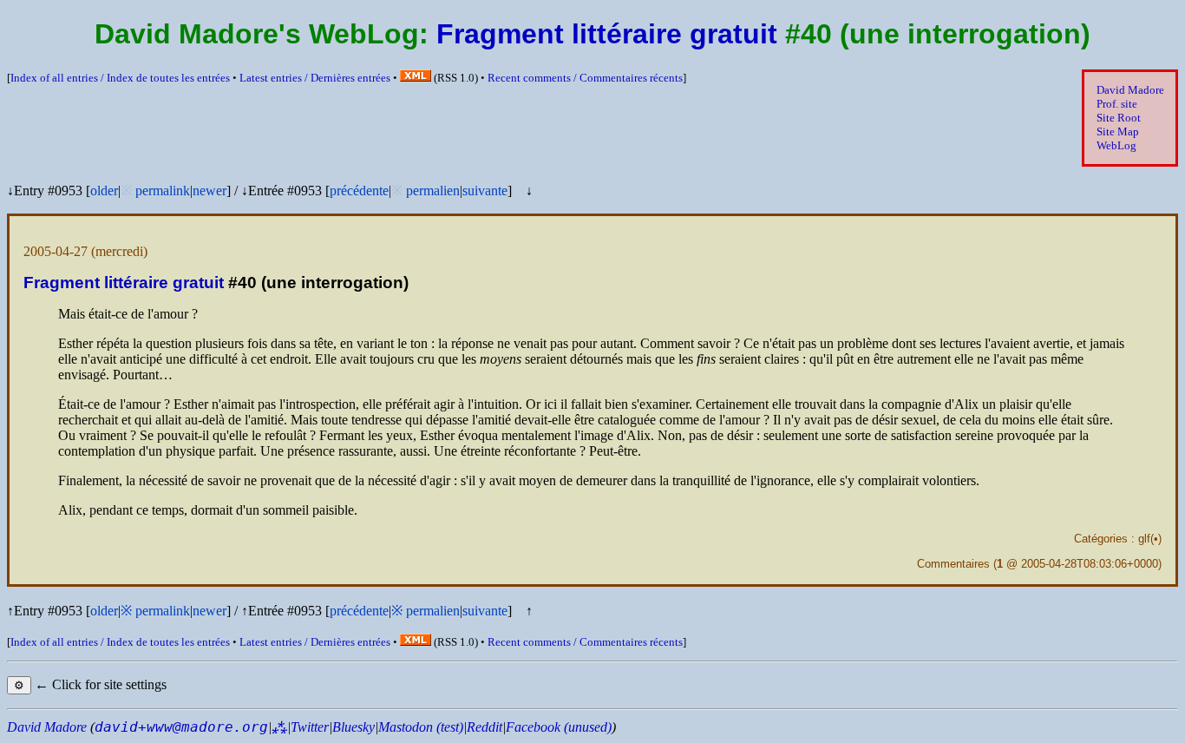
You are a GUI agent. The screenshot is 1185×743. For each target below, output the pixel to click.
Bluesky (353, 727)
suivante (484, 190)
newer (209, 190)
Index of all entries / (120, 77)
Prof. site (1117, 103)
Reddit (484, 727)
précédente (359, 190)
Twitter (310, 727)
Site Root (1119, 117)
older (104, 190)
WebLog (1116, 145)
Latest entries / (314, 77)
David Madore (1130, 89)
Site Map (1118, 131)
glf (1144, 538)
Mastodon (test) (420, 727)
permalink (162, 190)
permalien (433, 190)
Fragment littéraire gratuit (606, 33)
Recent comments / (585, 77)
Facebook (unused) (559, 727)
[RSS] (415, 77)
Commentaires (953, 563)
